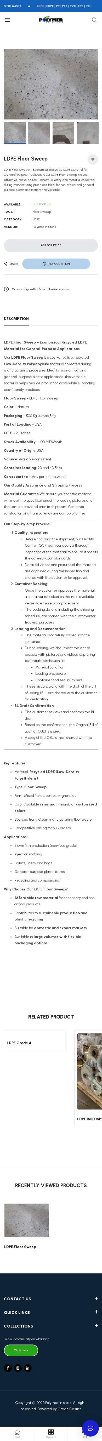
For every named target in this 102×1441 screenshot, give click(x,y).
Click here (21, 1350)
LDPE (36, 219)
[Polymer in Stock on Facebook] (8, 1368)
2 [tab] (48, 112)
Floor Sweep (42, 212)
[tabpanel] (51, 84)
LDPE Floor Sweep (20, 1247)
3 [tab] (53, 112)
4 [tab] (57, 112)
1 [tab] (44, 112)
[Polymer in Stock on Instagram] (18, 1368)
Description (16, 319)
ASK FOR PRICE (51, 245)
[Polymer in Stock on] (28, 1368)
